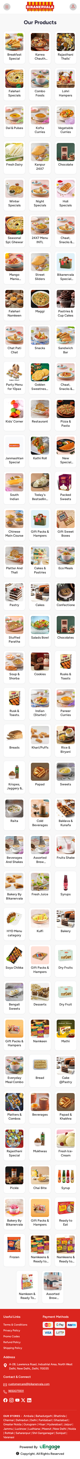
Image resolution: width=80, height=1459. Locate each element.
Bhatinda (60, 1416)
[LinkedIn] (29, 1401)
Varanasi (8, 1437)
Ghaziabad (61, 1420)
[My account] (73, 6)
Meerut (46, 1428)
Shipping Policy (12, 1347)
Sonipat (61, 1433)
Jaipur (68, 1424)
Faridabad (45, 1420)
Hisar (41, 1424)
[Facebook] (5, 1401)
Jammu (8, 1428)
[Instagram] (11, 1401)
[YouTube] (17, 1401)
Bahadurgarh (44, 1416)
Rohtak (9, 1433)
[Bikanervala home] (40, 7)
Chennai (8, 1420)
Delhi (33, 1420)
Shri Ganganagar (43, 1433)
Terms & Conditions (15, 1324)
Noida (72, 1428)
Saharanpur (23, 1433)
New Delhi (59, 1428)
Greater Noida (12, 1424)
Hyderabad (54, 1424)
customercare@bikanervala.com (29, 1384)
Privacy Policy (11, 1330)
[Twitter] (23, 1401)
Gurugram (30, 1424)
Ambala (29, 1416)
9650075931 (16, 1391)
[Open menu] (6, 6)
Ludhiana (34, 1428)
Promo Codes (11, 1336)
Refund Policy (11, 1342)
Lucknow (20, 1428)
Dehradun (22, 1420)
